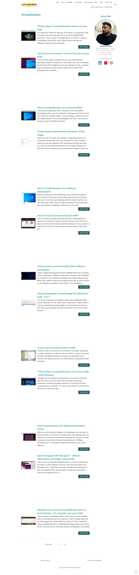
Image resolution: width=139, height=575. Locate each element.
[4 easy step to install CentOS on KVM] (28, 356)
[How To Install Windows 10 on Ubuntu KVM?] (28, 116)
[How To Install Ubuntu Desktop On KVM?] (28, 224)
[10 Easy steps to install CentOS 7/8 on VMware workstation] (28, 276)
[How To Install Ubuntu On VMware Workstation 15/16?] (28, 437)
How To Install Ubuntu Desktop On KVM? (58, 215)
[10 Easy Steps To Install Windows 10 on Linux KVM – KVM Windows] (28, 382)
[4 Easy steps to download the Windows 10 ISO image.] (28, 143)
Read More (84, 47)
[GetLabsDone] (32, 5)
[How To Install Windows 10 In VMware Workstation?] (28, 198)
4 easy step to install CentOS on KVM (56, 347)
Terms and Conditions (94, 560)
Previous (48, 544)
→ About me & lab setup (106, 58)
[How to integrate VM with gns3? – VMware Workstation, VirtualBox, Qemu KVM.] (28, 466)
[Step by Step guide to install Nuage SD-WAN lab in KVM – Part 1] (28, 304)
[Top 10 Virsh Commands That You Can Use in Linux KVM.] (28, 64)
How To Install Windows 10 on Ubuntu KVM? (59, 107)
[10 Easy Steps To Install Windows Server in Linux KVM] (28, 36)
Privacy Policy (45, 560)
